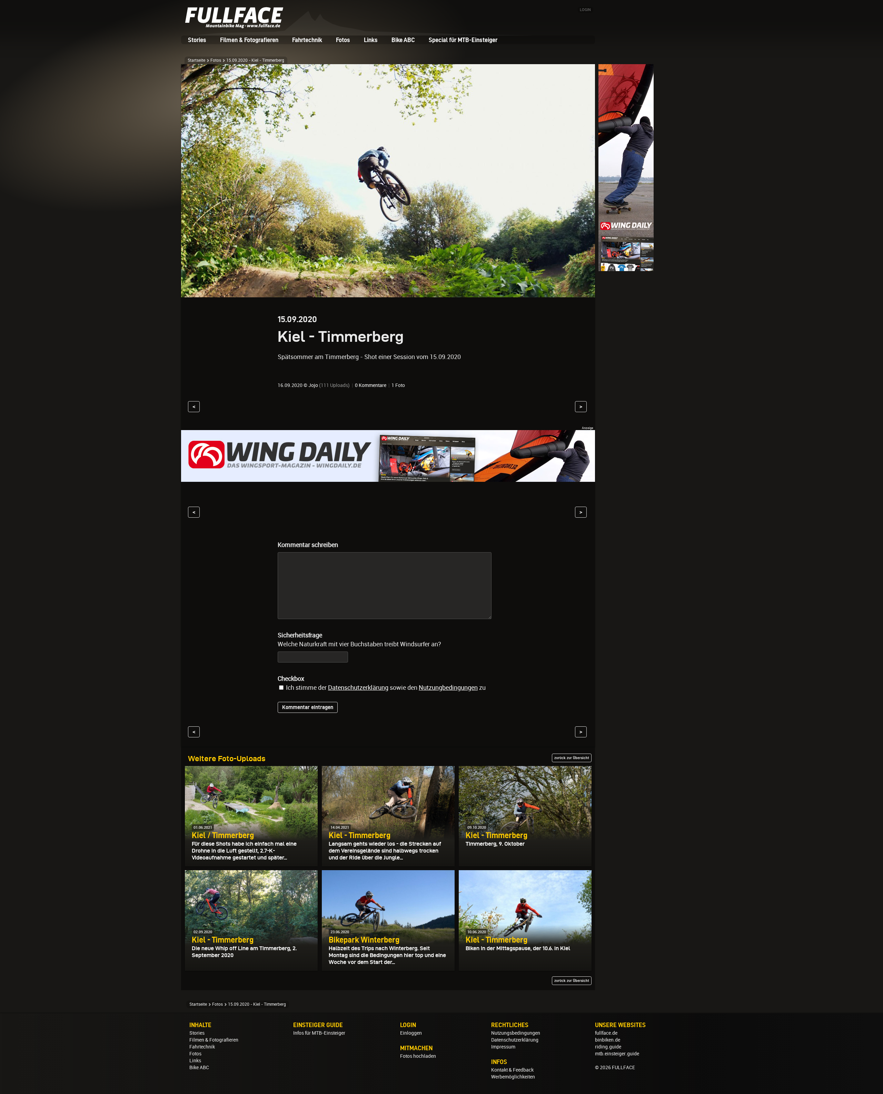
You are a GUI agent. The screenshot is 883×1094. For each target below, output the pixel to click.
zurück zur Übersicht (571, 758)
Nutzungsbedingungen (515, 1033)
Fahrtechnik (307, 40)
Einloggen (411, 1033)
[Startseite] (236, 26)
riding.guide (608, 1047)
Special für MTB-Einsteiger (463, 40)
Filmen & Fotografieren (249, 40)
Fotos (343, 40)
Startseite (196, 60)
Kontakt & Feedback (512, 1070)
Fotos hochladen (418, 1056)
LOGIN (585, 10)
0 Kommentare (370, 385)
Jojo (313, 385)
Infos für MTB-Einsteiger (319, 1033)
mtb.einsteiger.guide (617, 1053)
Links (371, 40)
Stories (197, 40)
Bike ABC (403, 40)
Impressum (503, 1047)
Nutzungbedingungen (448, 687)
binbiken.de (607, 1040)
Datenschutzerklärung (358, 687)
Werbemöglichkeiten (513, 1077)
